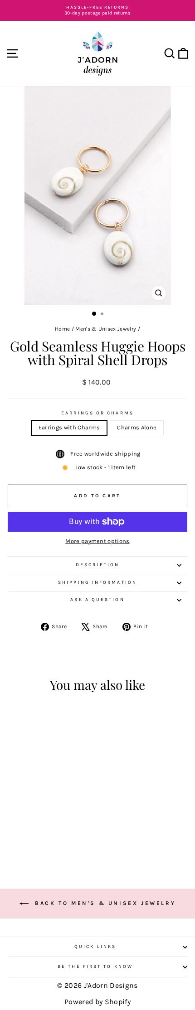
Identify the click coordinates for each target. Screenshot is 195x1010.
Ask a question (97, 599)
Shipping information (97, 582)
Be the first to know (95, 966)
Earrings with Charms (69, 427)
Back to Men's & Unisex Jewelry (104, 903)
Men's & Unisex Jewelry (105, 329)
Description (97, 565)
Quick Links (95, 946)
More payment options (97, 541)
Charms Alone (136, 427)
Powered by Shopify (97, 1001)
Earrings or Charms (97, 413)
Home (62, 329)
